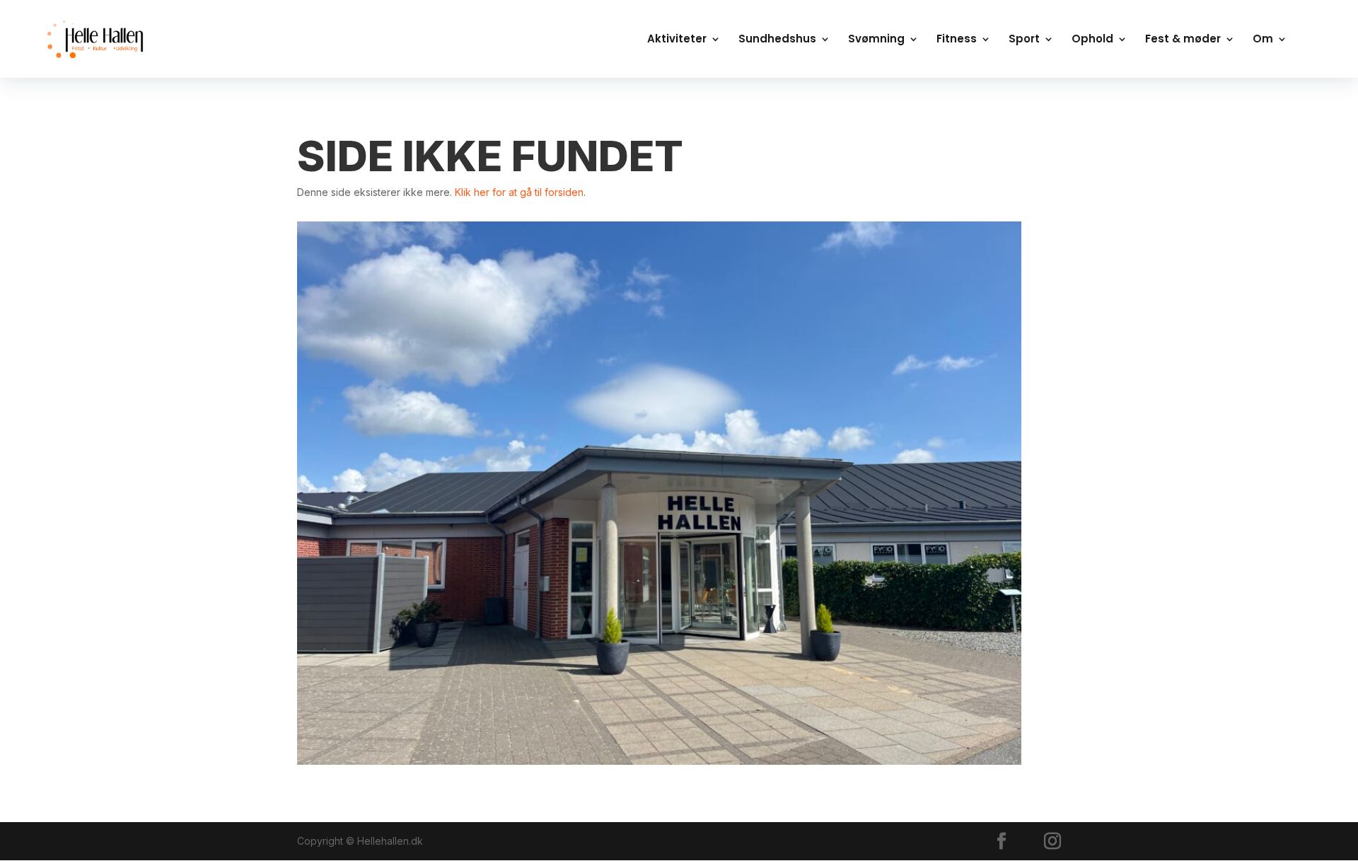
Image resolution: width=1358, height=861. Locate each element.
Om (1263, 40)
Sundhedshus (777, 40)
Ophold (1092, 40)
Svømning (876, 40)
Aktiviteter (677, 40)
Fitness (956, 40)
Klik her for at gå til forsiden (519, 192)
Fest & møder (1183, 40)
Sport (1024, 40)
